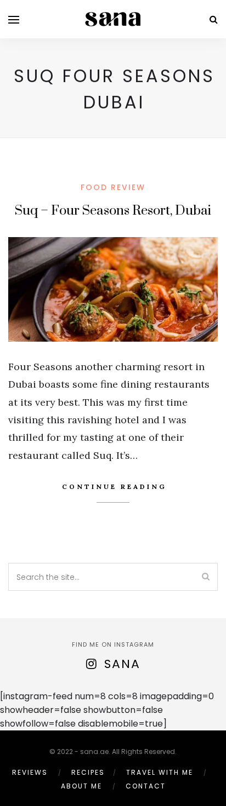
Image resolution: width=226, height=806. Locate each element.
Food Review (113, 187)
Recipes (88, 772)
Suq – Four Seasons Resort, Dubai (113, 211)
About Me (81, 786)
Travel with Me (159, 772)
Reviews (30, 772)
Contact (146, 786)
